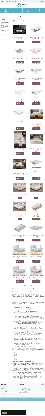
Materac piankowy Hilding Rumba (36, 37)
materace (16, 317)
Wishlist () (42, 1)
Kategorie (3, 16)
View (20, 197)
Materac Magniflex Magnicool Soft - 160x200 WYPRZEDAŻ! (20, 149)
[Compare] (20, 36)
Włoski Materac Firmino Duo (36, 169)
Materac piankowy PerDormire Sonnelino (20, 215)
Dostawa (3, 1)
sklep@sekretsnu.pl (25, 392)
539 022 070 (24, 391)
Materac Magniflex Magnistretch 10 (20, 277)
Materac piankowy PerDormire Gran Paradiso (36, 195)
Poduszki (3, 20)
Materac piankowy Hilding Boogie (20, 99)
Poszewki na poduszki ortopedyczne (5, 32)
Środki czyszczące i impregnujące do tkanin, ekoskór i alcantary (5, 27)
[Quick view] (22, 36)
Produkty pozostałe (5, 22)
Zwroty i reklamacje (5, 393)
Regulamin (3, 388)
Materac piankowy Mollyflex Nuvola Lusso (36, 236)
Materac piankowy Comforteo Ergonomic (36, 215)
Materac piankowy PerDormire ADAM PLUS (20, 38)
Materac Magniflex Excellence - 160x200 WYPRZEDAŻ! (36, 124)
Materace (3, 19)
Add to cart (20, 42)
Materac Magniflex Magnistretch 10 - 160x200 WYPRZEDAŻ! (36, 149)
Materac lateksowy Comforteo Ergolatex (20, 236)
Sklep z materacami (16, 363)
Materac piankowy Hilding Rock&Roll (20, 79)
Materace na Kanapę (5, 30)
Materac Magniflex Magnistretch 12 (36, 277)
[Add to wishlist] (18, 36)
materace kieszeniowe (33, 377)
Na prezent (3, 34)
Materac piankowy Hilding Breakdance (36, 79)
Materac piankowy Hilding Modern (36, 99)
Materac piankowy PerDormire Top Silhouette (20, 195)
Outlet (2, 23)
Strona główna (15, 1)
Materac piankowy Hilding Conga (20, 119)
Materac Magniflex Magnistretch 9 (36, 256)
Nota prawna (8, 1)
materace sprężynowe (24, 377)
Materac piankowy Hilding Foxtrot (20, 58)
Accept (4, 413)
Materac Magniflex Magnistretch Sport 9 (19, 257)
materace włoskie (15, 377)
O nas (2, 386)
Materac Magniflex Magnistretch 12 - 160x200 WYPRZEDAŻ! (20, 174)
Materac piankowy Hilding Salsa (36, 58)
